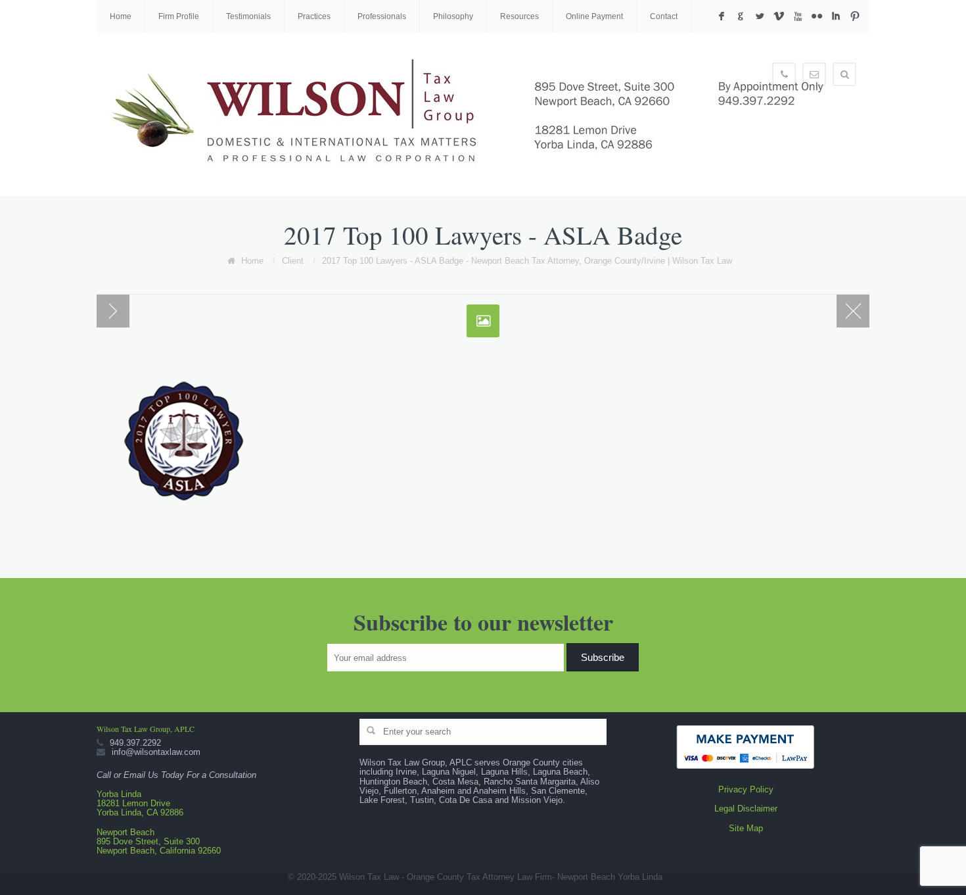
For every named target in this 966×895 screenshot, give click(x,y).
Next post (113, 311)
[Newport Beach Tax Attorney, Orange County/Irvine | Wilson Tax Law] (474, 114)
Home (120, 16)
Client (293, 261)
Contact (664, 16)
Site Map (746, 828)
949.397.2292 (135, 743)
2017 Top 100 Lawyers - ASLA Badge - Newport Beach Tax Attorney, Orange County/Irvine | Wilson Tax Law (527, 261)
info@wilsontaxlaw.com (156, 752)
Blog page (853, 311)
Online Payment (594, 16)
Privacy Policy (745, 789)
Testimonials (248, 16)
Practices (314, 16)
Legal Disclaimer (745, 808)
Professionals (381, 16)
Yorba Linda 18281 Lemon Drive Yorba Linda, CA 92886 (140, 803)
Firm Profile (178, 16)
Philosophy (453, 16)
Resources (519, 16)
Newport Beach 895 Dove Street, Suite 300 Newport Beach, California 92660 (159, 841)
